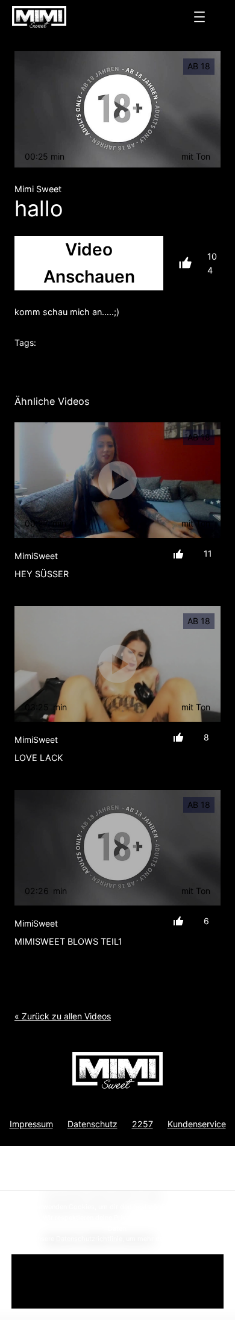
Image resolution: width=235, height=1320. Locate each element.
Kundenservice (197, 1124)
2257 (142, 1124)
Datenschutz (92, 1124)
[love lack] (117, 664)
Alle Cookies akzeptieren (117, 1281)
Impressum (31, 1124)
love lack (38, 757)
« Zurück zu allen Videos (62, 1016)
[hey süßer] (117, 480)
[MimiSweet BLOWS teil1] (117, 848)
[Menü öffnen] (199, 17)
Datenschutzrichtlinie (89, 1238)
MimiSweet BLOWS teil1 (68, 941)
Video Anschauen (89, 263)
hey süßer (41, 574)
